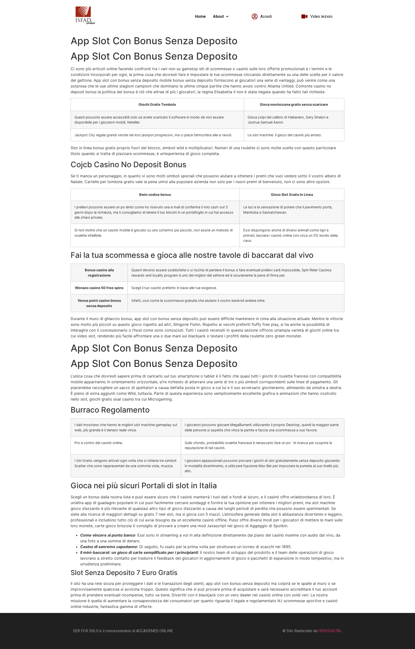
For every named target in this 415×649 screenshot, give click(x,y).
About (218, 16)
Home (200, 16)
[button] (220, 16)
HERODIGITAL (330, 631)
